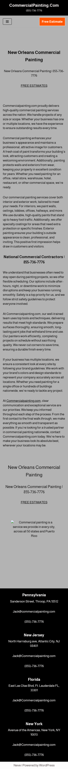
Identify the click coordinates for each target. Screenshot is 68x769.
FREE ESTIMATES (34, 85)
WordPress (47, 765)
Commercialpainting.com (23, 401)
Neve (17, 765)
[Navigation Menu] (7, 21)
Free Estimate (52, 21)
